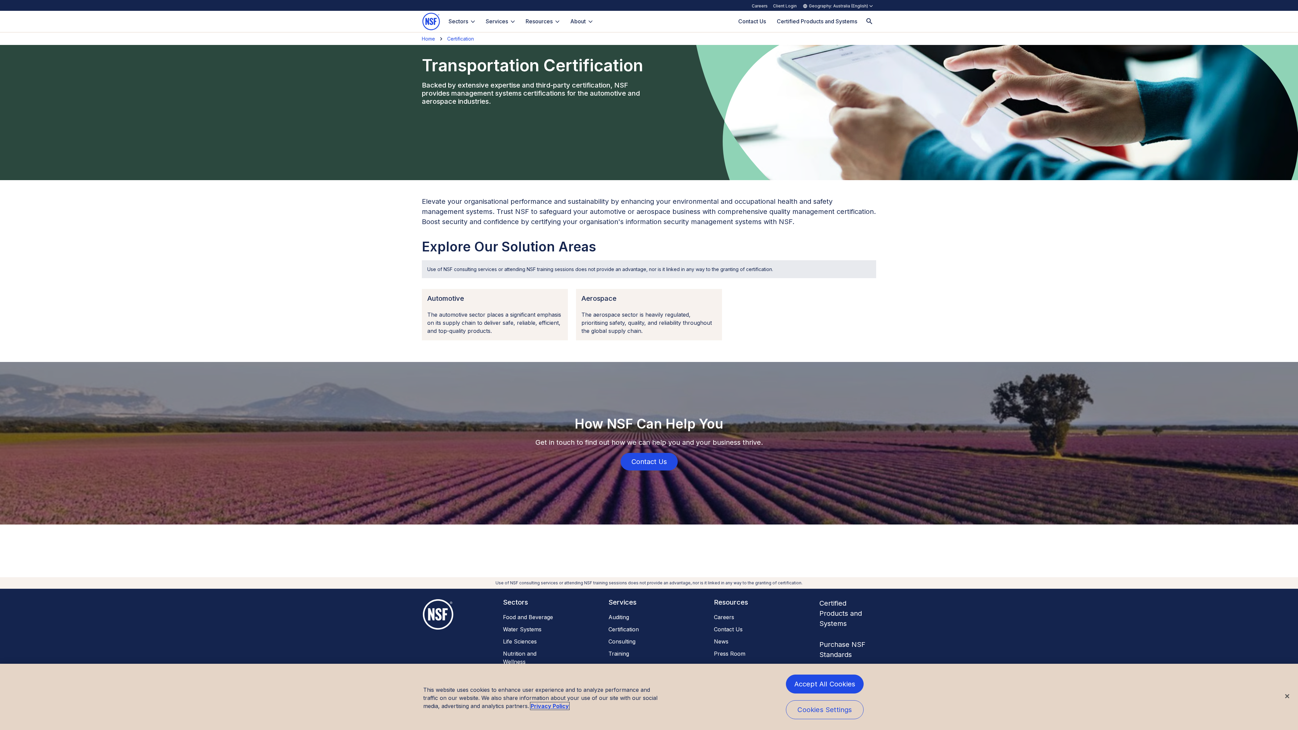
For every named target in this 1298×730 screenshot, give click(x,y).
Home (428, 39)
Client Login (785, 5)
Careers (760, 5)
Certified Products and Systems (840, 613)
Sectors (458, 21)
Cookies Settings (824, 710)
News (721, 641)
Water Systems (522, 629)
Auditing (618, 617)
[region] (649, 697)
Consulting (621, 641)
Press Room (729, 653)
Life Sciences (520, 641)
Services (497, 21)
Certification (460, 39)
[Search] (869, 21)
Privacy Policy (550, 706)
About (578, 21)
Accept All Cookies (825, 684)
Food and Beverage (528, 617)
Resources (539, 21)
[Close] (1287, 696)
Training (618, 653)
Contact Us (728, 629)
